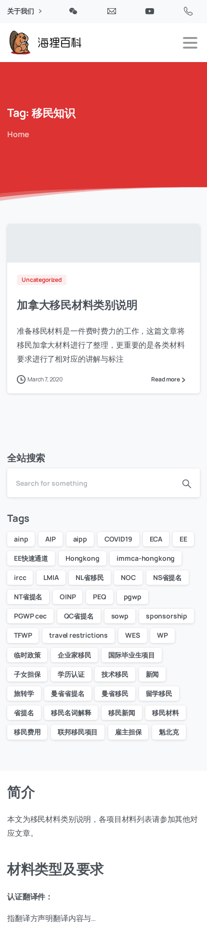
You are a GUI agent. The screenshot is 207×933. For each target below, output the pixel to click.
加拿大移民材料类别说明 (77, 304)
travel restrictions (78, 635)
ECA (156, 538)
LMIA (50, 577)
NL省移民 (90, 577)
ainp (21, 538)
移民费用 (27, 731)
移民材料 (165, 712)
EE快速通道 (31, 558)
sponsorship (166, 615)
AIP (50, 538)
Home (18, 134)
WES (132, 635)
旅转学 (24, 693)
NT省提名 (28, 596)
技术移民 (115, 674)
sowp (120, 615)
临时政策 (27, 654)
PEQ (99, 596)
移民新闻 (121, 712)
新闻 (152, 674)
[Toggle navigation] (190, 43)
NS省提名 (167, 577)
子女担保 (27, 674)
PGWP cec (30, 615)
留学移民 (159, 693)
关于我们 (21, 11)
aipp (80, 538)
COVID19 (118, 538)
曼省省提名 (67, 693)
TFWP (23, 635)
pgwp (133, 596)
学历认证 (71, 674)
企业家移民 (74, 654)
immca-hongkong (145, 558)
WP (162, 635)
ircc (20, 577)
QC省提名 (79, 615)
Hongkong (82, 558)
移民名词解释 (71, 712)
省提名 (24, 712)
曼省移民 (115, 693)
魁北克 (169, 731)
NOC (128, 577)
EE (183, 538)
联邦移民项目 (78, 731)
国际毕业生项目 (131, 654)
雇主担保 (128, 731)
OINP (68, 596)
